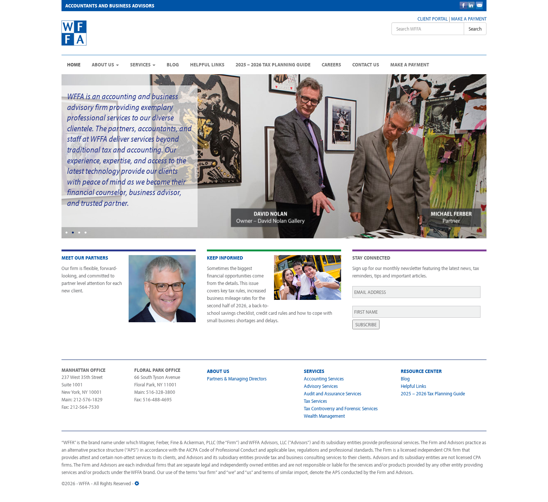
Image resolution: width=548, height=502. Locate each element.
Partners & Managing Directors (237, 378)
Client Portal (433, 18)
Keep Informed (225, 257)
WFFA (118, 33)
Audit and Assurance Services (332, 393)
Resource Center (421, 371)
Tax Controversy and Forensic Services (341, 408)
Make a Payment (468, 18)
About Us (103, 64)
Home (74, 64)
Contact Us (365, 64)
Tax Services (315, 401)
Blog (173, 64)
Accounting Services (324, 378)
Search (475, 28)
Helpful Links (207, 64)
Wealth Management (324, 415)
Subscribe (366, 324)
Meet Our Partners (85, 257)
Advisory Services (321, 386)
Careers (331, 64)
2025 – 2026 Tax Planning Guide (273, 64)
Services (141, 64)
